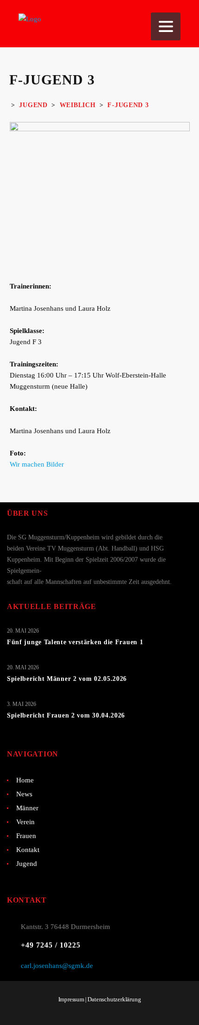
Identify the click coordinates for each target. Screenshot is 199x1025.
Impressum (71, 999)
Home (25, 780)
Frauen (26, 835)
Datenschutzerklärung (114, 999)
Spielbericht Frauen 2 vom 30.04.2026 (66, 715)
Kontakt (27, 849)
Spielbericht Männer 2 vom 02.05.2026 (67, 678)
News (24, 794)
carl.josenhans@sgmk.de (57, 965)
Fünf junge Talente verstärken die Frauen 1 (75, 642)
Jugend (26, 863)
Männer (27, 808)
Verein (25, 822)
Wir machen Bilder (37, 464)
